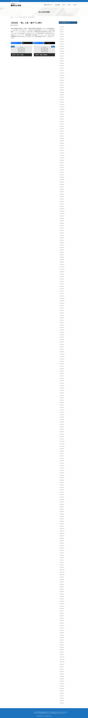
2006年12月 (62, 569)
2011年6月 (62, 455)
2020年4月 (62, 199)
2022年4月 (62, 140)
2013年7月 (62, 395)
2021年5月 (62, 167)
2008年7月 (62, 540)
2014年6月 (62, 368)
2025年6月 (62, 60)
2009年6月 (62, 514)
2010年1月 (62, 497)
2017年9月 (62, 274)
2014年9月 (62, 361)
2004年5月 (62, 645)
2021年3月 (62, 172)
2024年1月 (62, 102)
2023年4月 (62, 123)
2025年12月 (62, 46)
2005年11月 (62, 601)
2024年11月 (62, 77)
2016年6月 (62, 310)
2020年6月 (62, 194)
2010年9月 (62, 477)
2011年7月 (62, 453)
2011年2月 (62, 465)
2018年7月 (62, 249)
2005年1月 (62, 625)
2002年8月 (62, 693)
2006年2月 (62, 594)
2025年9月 (62, 53)
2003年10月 (62, 661)
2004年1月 (62, 654)
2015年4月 (62, 344)
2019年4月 (62, 228)
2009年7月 (62, 511)
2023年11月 (62, 107)
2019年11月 (62, 211)
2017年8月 (62, 276)
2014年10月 (62, 359)
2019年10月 (62, 213)
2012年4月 (62, 431)
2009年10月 (62, 504)
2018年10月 (62, 242)
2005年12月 (62, 598)
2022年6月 (62, 136)
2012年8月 (62, 422)
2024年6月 (62, 90)
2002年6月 (62, 698)
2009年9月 (62, 506)
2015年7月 (62, 337)
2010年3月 (62, 492)
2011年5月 (62, 458)
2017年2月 (62, 291)
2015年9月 (62, 332)
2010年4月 (62, 489)
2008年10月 (62, 533)
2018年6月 (62, 252)
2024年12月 (62, 75)
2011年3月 (62, 463)
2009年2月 (62, 523)
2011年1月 (62, 468)
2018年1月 (62, 264)
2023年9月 (62, 111)
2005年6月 (62, 613)
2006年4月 (62, 589)
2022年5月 (62, 138)
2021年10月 (62, 155)
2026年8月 (62, 27)
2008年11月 (62, 531)
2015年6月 (62, 339)
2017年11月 (62, 269)
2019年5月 (62, 225)
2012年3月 (62, 434)
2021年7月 (62, 162)
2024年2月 (62, 99)
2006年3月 (62, 591)
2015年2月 (62, 349)
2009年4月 (62, 519)
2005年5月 (62, 615)
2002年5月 (62, 700)
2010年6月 (62, 485)
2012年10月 (62, 417)
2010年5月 (62, 487)
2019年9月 (62, 216)
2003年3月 (62, 676)
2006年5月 (62, 586)
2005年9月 (62, 606)
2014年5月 (62, 371)
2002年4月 (62, 703)
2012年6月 (62, 426)
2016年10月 (62, 300)
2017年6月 (62, 281)
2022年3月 (62, 143)
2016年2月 (62, 320)
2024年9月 (62, 82)
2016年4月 (62, 315)
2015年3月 (62, 346)
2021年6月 (62, 165)
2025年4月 (62, 65)
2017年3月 (62, 288)
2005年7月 (62, 611)
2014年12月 (62, 354)
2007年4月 (62, 560)
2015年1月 (62, 351)
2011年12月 (62, 441)
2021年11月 (62, 153)
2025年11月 (62, 48)
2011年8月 (62, 451)
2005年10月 (62, 603)
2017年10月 (62, 271)
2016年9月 (62, 303)
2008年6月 (62, 543)
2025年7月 (62, 58)
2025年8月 (62, 56)
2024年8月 (62, 85)
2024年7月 (62, 87)
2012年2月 (62, 436)
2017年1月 (62, 293)
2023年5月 (62, 121)
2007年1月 (62, 567)
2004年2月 (62, 652)
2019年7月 (62, 220)
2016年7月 (62, 308)
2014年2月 (62, 378)
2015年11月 (62, 327)
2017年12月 (62, 266)
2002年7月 (62, 695)
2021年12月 (62, 150)
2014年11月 (62, 356)
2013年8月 (62, 392)
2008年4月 (62, 548)
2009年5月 (62, 516)
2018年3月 (62, 259)
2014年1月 (62, 380)
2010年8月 (62, 480)
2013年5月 (62, 400)
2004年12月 (62, 628)
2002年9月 (62, 691)
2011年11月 (62, 443)
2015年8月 (62, 334)
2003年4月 (62, 674)
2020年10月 (62, 184)
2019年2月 (62, 233)
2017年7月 (62, 279)
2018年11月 (62, 240)
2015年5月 (62, 342)
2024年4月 (62, 94)
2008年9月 (62, 535)
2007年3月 (62, 562)
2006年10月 (62, 574)
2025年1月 (62, 73)
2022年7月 (62, 133)
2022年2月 (62, 145)
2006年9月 (62, 577)
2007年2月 (62, 565)
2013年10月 (62, 388)
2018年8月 (62, 247)
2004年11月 (62, 630)
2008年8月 (62, 538)
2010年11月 (62, 472)
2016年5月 (62, 312)
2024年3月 (62, 97)
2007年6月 (62, 555)
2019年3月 (62, 230)
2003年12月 (62, 657)
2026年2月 (62, 41)
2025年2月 (62, 70)
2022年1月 (62, 148)
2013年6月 (62, 397)
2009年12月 (62, 499)
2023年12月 (62, 104)
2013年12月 (62, 383)
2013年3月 (62, 405)
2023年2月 (62, 128)
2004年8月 (62, 637)
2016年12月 (62, 296)
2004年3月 (62, 649)
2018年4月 (62, 257)
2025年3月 (62, 68)
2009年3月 (62, 521)
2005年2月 (62, 623)
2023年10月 (62, 109)
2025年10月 (62, 51)
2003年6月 (62, 669)
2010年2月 (62, 494)
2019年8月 (62, 218)
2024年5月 (62, 92)
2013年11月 (62, 385)
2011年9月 (62, 448)
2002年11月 (62, 686)
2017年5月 (62, 283)
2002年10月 (62, 688)
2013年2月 (62, 407)
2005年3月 (62, 620)
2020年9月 (62, 186)
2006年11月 (62, 572)
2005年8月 (62, 608)
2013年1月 (62, 409)
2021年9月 (62, 157)
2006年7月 (62, 581)
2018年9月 (62, 245)
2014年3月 (62, 376)
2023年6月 (62, 119)
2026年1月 (62, 43)
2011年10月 (62, 446)
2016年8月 (62, 305)
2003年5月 (62, 671)
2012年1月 (62, 439)
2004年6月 (62, 642)
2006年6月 (62, 584)
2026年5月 (62, 34)
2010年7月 (62, 482)
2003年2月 (62, 678)
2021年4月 (62, 170)
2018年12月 (62, 237)
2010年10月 (62, 475)
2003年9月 (62, 664)
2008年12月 (62, 528)
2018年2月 (62, 262)
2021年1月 (62, 177)
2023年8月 (62, 114)
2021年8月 (62, 160)
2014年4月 (62, 373)
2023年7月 (62, 116)
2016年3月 (62, 317)
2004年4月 (62, 647)
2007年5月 (62, 557)
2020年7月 (62, 191)
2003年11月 (62, 659)
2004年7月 (62, 640)
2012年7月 (62, 424)
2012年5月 (62, 429)
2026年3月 (62, 39)
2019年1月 (62, 235)
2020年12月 (62, 179)
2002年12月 (62, 683)
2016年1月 (62, 322)
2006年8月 (62, 579)
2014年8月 (62, 363)
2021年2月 (62, 174)
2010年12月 (62, 470)
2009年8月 (62, 509)
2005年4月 (62, 618)
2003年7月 (62, 666)
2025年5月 (62, 63)
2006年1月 (62, 596)
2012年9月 (62, 419)
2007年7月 (62, 552)
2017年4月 (62, 286)
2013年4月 (62, 402)
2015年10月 (62, 329)
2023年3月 (62, 126)
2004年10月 (62, 632)
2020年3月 (62, 201)
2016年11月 (62, 298)
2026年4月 (62, 36)
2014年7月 (62, 366)
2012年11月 (62, 414)
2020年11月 (62, 182)
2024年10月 (62, 80)
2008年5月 (62, 545)
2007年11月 (62, 550)
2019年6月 (62, 223)
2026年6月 (62, 31)
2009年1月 (62, 526)
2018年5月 (62, 254)
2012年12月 (62, 412)
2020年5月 (62, 196)
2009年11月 (62, 502)
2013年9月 (62, 390)
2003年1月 (62, 681)
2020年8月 (62, 189)
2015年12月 (62, 325)
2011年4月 (62, 460)
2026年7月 (62, 29)
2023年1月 (62, 131)
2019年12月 (62, 208)
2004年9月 (62, 635)
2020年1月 (62, 206)
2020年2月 (62, 203)
